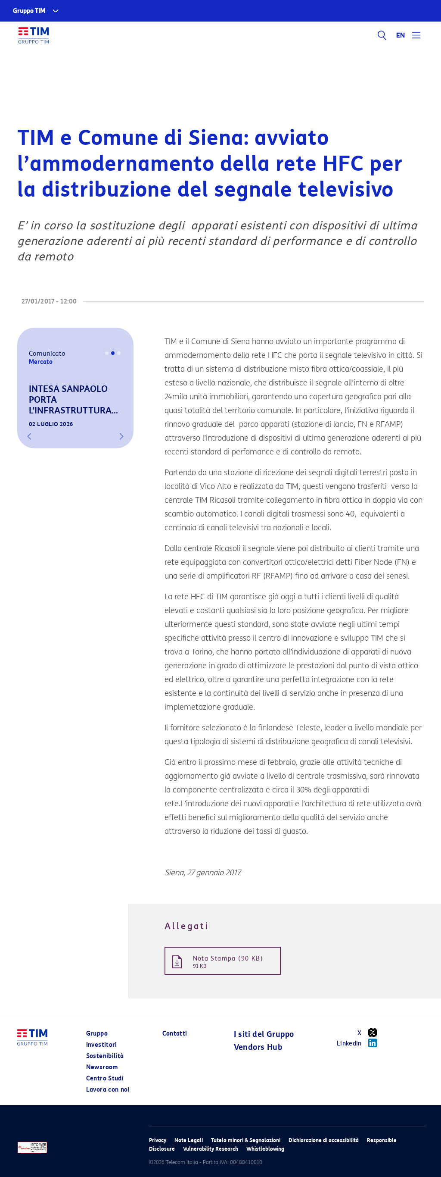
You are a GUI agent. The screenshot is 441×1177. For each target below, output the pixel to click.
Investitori (101, 1045)
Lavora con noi (108, 1089)
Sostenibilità (105, 1056)
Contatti (174, 1033)
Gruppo (97, 1033)
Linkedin (349, 1043)
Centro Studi (105, 1078)
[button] (29, 436)
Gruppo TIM (29, 11)
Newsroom (102, 1067)
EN (401, 35)
